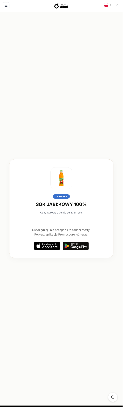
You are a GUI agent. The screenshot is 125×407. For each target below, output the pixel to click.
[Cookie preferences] (112, 397)
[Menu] (6, 5)
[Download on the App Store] (47, 246)
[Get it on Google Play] (76, 246)
